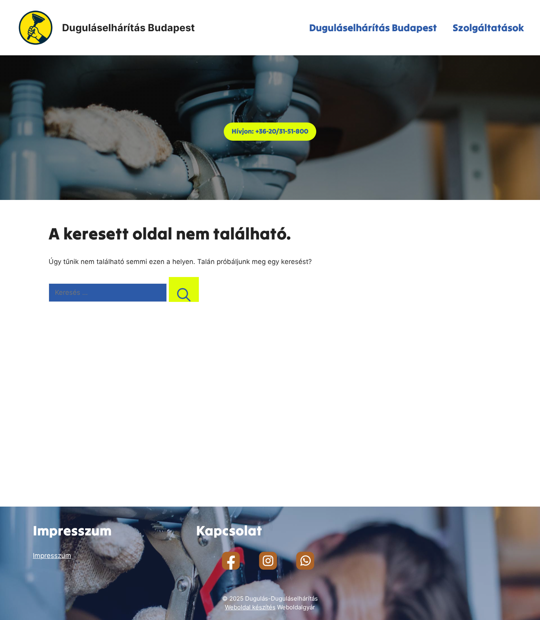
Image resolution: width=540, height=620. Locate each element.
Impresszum (52, 556)
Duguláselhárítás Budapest (128, 28)
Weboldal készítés (250, 607)
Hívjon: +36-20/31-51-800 (270, 131)
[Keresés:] (109, 292)
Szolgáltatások (488, 27)
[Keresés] (184, 289)
